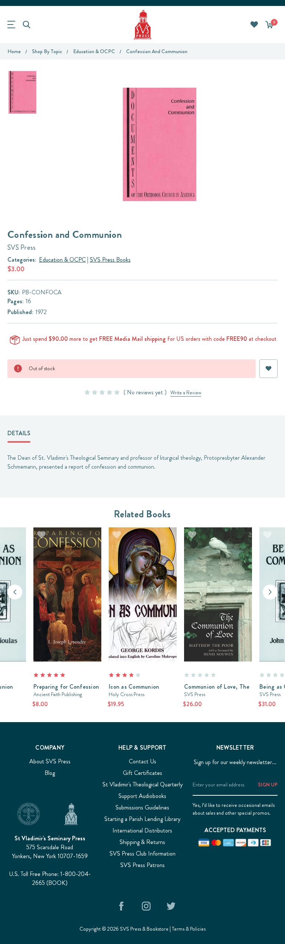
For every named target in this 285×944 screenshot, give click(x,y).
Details (18, 433)
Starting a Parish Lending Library (142, 819)
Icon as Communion (134, 686)
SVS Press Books (110, 259)
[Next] (270, 592)
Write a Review (185, 392)
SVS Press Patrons (142, 865)
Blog (50, 773)
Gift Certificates (142, 773)
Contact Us (142, 761)
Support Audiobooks (142, 796)
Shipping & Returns (142, 842)
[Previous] (14, 592)
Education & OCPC (62, 259)
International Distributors (142, 830)
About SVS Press (50, 761)
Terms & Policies (189, 928)
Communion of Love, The (217, 686)
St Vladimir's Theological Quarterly (142, 784)
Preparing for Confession (66, 686)
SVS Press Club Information (142, 853)
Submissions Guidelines (142, 807)
